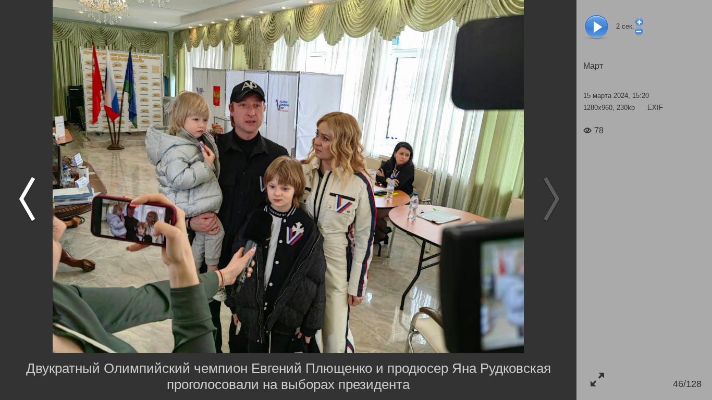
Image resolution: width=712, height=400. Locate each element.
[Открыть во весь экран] (597, 379)
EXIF (655, 107)
